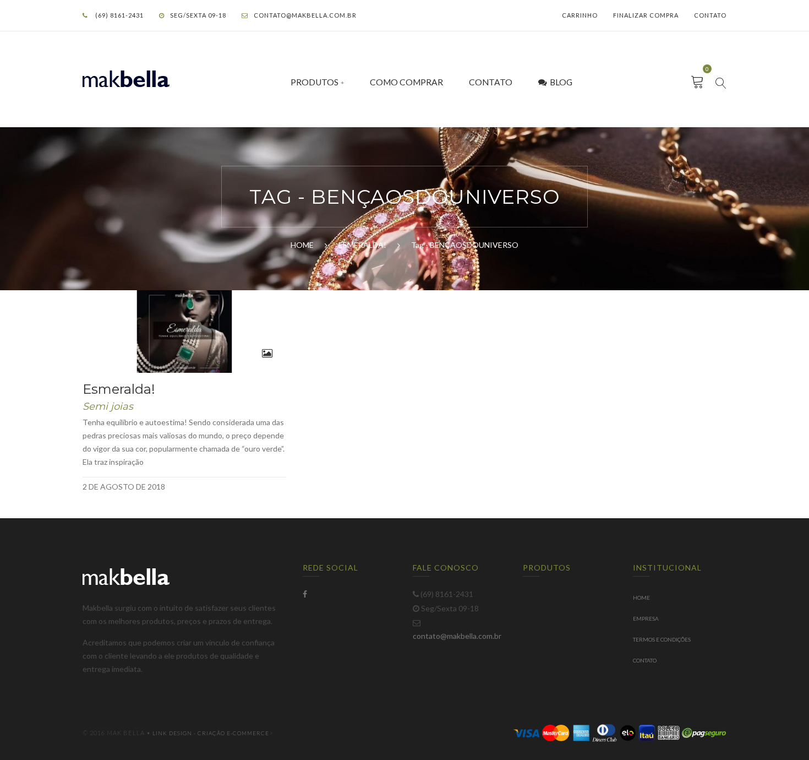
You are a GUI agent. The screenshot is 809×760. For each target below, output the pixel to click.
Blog (561, 82)
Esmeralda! (119, 389)
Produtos (314, 82)
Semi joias (108, 406)
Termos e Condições (662, 639)
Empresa (646, 618)
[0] (697, 82)
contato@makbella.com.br (305, 15)
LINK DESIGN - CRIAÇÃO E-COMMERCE (210, 733)
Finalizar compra (646, 15)
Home (641, 597)
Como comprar (406, 82)
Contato (710, 15)
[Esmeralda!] (184, 331)
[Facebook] (305, 594)
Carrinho (580, 15)
